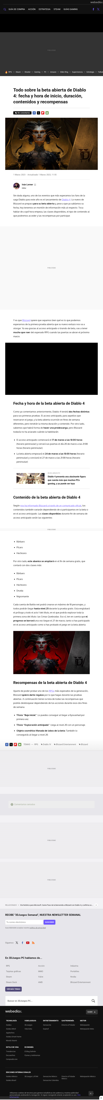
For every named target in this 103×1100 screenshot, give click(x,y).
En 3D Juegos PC (54, 473)
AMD (40, 982)
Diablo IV (47, 744)
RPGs (51, 690)
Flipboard (42, 113)
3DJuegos (28, 1025)
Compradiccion (11, 1059)
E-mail (47, 113)
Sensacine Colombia (51, 1080)
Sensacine (47, 1025)
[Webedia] (96, 2)
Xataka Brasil (11, 1080)
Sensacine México (50, 1076)
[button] (28, 184)
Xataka (8, 1025)
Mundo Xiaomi (11, 1041)
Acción (32, 9)
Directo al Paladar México (68, 1077)
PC (45, 72)
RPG (10, 72)
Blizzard (26, 320)
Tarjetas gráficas (13, 971)
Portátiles (74, 971)
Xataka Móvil (11, 1029)
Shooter (27, 72)
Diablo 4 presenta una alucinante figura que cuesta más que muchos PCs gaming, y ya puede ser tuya (67, 480)
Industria (74, 966)
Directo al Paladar (68, 1025)
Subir (89, 1012)
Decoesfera (10, 1055)
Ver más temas (13, 989)
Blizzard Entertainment (66, 744)
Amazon (53, 72)
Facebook (93, 9)
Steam (57, 9)
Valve (40, 977)
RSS (33, 942)
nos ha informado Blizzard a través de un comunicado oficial (50, 505)
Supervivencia (77, 72)
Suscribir (49, 922)
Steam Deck (11, 982)
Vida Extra (28, 1029)
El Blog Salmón (30, 1051)
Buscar (93, 1000)
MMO (40, 971)
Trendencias (11, 1051)
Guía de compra (17, 9)
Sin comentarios (23, 113)
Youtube (28, 942)
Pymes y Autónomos (32, 1055)
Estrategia (44, 9)
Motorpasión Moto (87, 1029)
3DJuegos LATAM (31, 1076)
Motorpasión (85, 1025)
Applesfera (10, 1033)
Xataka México (11, 1076)
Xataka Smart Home (13, 1037)
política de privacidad (38, 928)
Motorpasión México (87, 1076)
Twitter (98, 9)
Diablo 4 (66, 199)
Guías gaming (71, 9)
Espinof (46, 1029)
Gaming (37, 72)
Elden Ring (64, 72)
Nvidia (73, 977)
